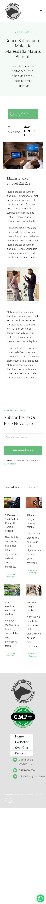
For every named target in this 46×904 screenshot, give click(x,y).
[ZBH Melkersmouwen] (13, 3)
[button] (40, 898)
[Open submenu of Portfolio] (29, 741)
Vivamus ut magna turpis (33, 606)
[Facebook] (24, 131)
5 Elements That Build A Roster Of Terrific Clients (12, 523)
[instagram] (10, 801)
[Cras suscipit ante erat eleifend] (12, 590)
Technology (15, 115)
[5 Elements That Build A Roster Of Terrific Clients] (12, 502)
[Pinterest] (24, 136)
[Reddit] (34, 131)
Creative (24, 113)
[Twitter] (29, 131)
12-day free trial (10, 464)
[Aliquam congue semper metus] (34, 502)
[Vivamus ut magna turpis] (34, 590)
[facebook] (5, 801)
